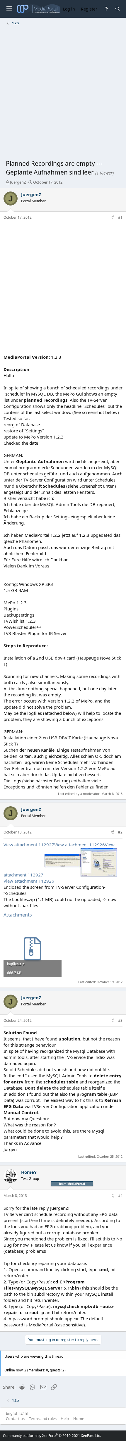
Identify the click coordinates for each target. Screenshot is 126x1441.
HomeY (29, 1172)
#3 (120, 1020)
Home (78, 1418)
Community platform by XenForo (52, 1435)
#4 (120, 1195)
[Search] (117, 9)
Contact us (15, 1418)
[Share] (112, 217)
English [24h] (17, 1413)
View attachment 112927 (29, 845)
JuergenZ (18, 182)
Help (65, 1418)
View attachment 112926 (79, 845)
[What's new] (106, 9)
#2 (120, 832)
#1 (120, 217)
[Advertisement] (63, 93)
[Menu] (9, 8)
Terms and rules (43, 1418)
